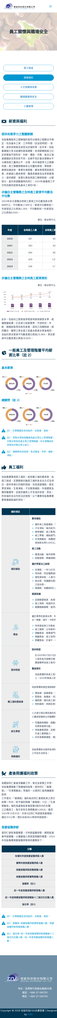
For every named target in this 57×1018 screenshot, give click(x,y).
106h (30, 1014)
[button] (28, 68)
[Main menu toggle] (50, 6)
